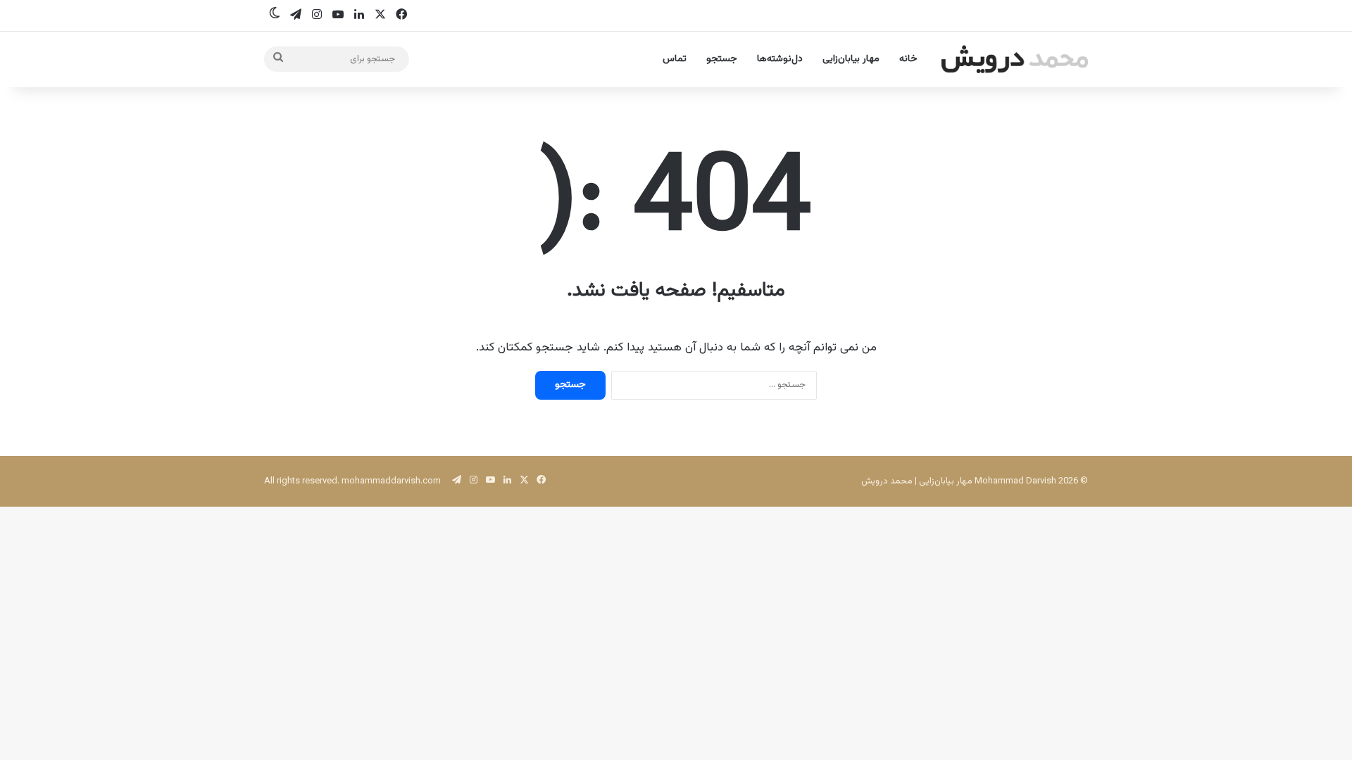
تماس (675, 59)
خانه (908, 59)
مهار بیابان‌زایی (851, 59)
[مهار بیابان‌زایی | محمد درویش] (1014, 59)
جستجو (721, 59)
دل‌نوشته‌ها (780, 59)
